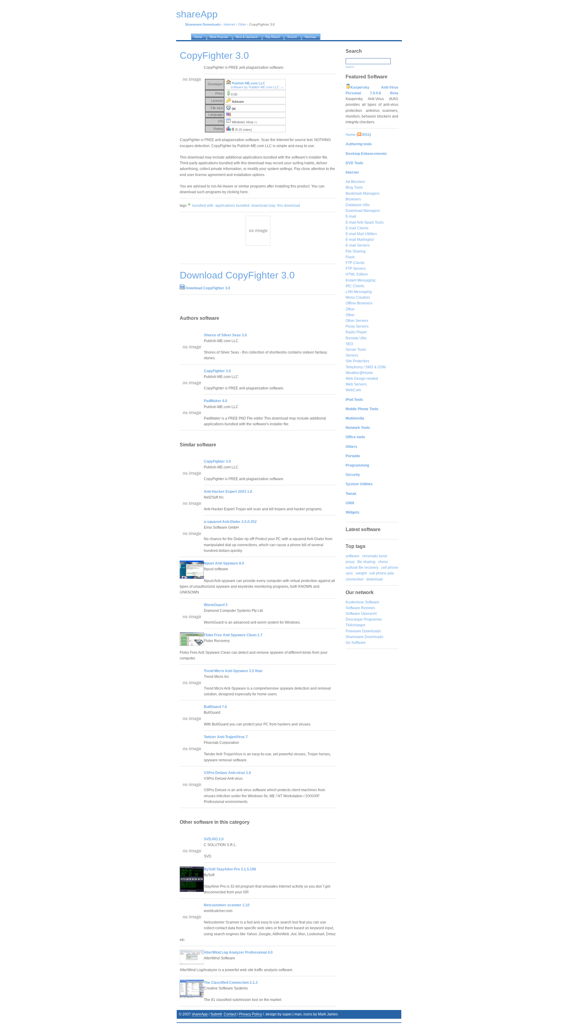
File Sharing (355, 251)
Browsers (353, 199)
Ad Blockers (355, 182)
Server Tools (356, 350)
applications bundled (232, 205)
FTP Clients (355, 263)
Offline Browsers (359, 303)
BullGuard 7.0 (215, 707)
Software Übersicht (361, 614)
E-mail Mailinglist (360, 240)
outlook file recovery (362, 567)
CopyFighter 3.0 (217, 371)
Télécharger (355, 625)
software (352, 556)
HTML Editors (357, 274)
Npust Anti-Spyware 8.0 (224, 563)
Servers (352, 355)
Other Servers (357, 321)
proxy (350, 562)
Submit (216, 1014)
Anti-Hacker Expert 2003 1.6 (228, 491)
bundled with (202, 205)
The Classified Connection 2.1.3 (231, 982)
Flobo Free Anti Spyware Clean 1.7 (233, 635)
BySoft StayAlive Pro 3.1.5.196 (230, 869)
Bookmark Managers (363, 193)
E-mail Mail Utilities (361, 234)
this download (288, 205)
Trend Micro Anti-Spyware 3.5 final (233, 671)
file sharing (366, 562)
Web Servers (356, 384)
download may (263, 205)
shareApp (200, 1014)
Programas (373, 619)
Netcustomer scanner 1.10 (227, 905)
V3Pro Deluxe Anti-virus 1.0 (227, 773)
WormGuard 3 (216, 605)
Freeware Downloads (363, 631)
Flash (350, 257)
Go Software (356, 642)
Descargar (354, 619)
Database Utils (358, 205)
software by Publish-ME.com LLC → (257, 87)
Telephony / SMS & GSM (366, 367)
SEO (349, 344)
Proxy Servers (357, 326)
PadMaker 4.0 (215, 401)
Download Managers (363, 211)
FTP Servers (356, 268)
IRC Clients (355, 286)
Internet (229, 24)
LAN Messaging (359, 292)
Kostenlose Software (362, 602)
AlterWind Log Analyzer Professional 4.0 (238, 952)
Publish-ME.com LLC (248, 83)
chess (383, 562)
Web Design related (362, 378)
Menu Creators (358, 297)
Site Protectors (357, 361)
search (350, 66)
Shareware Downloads (364, 637)
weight (361, 573)
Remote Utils (356, 338)
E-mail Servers (358, 245)
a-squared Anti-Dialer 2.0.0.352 (230, 522)
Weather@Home (359, 373)
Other (242, 24)
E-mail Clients (357, 228)
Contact (230, 1014)
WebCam (353, 390)
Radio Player (356, 332)
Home (351, 135)
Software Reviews (360, 608)
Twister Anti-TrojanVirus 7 (226, 737)
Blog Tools (354, 187)
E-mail (351, 216)
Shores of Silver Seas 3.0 (225, 335)
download (374, 579)
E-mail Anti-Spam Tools (365, 222)
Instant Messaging (360, 280)
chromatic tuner (374, 556)
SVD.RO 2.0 (214, 839)
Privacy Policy (250, 1014)
